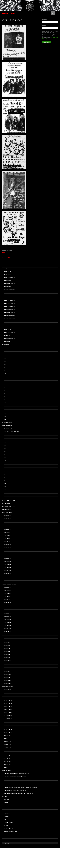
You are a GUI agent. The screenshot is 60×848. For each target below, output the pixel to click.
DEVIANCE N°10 (7, 741)
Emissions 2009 (7, 683)
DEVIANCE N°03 (7, 761)
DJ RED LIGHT (5, 796)
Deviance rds (5, 344)
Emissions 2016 (7, 668)
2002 (5, 416)
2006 (5, 492)
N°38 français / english (9, 324)
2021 (5, 367)
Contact (4, 837)
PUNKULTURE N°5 (8, 724)
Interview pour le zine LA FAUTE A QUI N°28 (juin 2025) (16, 773)
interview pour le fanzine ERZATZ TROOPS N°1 (15, 790)
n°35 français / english (9, 332)
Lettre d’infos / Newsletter (9, 268)
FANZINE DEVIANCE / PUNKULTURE (10, 697)
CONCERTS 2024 (7, 593)
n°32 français (7, 341)
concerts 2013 (7, 547)
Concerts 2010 (7, 605)
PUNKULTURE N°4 (8, 726)
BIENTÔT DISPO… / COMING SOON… (11, 350)
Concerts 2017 (7, 535)
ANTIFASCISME (7, 813)
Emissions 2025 (7, 642)
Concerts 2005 (7, 619)
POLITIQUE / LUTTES (8, 828)
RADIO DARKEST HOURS (7, 686)
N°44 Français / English (9, 306)
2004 (5, 413)
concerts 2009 (7, 558)
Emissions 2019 (7, 660)
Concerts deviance (7, 512)
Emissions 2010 (7, 680)
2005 (5, 410)
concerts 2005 (7, 570)
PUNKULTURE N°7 (8, 718)
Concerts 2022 (7, 526)
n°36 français (7, 329)
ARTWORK (6, 816)
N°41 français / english (9, 315)
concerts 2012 (7, 550)
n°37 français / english (9, 326)
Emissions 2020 (7, 657)
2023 (5, 361)
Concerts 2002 (6, 256)
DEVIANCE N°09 (7, 744)
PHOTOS (6, 825)
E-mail (44, 25)
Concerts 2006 (7, 616)
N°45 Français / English (9, 303)
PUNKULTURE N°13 (8, 703)
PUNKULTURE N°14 (8, 700)
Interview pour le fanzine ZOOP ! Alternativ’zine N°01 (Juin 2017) (19, 779)
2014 (5, 387)
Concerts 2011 (7, 602)
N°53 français (7, 280)
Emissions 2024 (7, 645)
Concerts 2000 (8, 634)
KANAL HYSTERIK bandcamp (8, 500)
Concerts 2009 (7, 608)
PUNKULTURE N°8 (8, 715)
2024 (5, 358)
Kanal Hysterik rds (7, 425)
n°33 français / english (9, 338)
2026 (5, 352)
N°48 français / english (9, 295)
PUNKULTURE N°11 (8, 709)
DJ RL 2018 (6, 808)
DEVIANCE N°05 (7, 755)
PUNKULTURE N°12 (8, 706)
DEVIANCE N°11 (7, 738)
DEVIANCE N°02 (7, 764)
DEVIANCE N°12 (7, 735)
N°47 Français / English (9, 297)
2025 (5, 355)
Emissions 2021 (7, 692)
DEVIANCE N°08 (7, 747)
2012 (5, 393)
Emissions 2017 (7, 666)
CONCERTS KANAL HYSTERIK (9, 584)
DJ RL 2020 (6, 802)
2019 (5, 373)
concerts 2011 (7, 553)
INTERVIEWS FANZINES (7, 770)
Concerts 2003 (7, 625)
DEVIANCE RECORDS (9, 13)
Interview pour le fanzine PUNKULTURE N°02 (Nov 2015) (17, 782)
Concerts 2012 (7, 599)
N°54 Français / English (9, 277)
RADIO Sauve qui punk (7, 637)
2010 (5, 399)
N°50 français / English (9, 289)
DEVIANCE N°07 (7, 750)
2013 (5, 390)
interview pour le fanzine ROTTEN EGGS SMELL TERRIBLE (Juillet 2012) (20, 787)
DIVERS (5, 834)
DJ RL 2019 (6, 805)
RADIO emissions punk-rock (10, 831)
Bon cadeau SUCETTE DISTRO (9, 506)
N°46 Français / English (9, 300)
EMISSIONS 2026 (7, 639)
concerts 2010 (7, 555)
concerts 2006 (7, 567)
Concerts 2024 (7, 521)
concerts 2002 (7, 579)
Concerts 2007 (7, 613)
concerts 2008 (7, 561)
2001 (7, 251)
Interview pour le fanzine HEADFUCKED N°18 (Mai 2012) (17, 784)
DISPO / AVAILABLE (8, 347)
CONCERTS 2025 (7, 518)
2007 (5, 408)
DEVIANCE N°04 (7, 758)
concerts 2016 (7, 538)
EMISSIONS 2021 (7, 654)
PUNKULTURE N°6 (8, 721)
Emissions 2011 (7, 677)
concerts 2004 (7, 573)
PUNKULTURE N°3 (8, 729)
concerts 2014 (7, 544)
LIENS (3, 810)
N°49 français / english (9, 292)
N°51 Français (7, 286)
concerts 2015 (7, 541)
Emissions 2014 (7, 671)
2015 (5, 384)
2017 (5, 379)
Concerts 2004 (7, 622)
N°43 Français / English (9, 309)
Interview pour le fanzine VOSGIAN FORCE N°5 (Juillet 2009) (18, 793)
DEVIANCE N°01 (7, 767)
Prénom (44, 19)
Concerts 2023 (7, 524)
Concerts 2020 (7, 529)
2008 (5, 405)
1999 (5, 419)
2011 (5, 396)
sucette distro (6, 503)
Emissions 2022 (7, 651)
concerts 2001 (7, 581)
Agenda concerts (6, 509)
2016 (5, 381)
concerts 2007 (7, 564)
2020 (5, 370)
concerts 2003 (7, 576)
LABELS (5, 819)
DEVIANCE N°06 (7, 753)
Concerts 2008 (7, 610)
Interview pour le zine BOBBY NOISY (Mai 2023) (15, 776)
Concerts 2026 (7, 515)
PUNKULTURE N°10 (8, 712)
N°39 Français (7, 321)
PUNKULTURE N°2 (8, 732)
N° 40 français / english (9, 318)
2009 (5, 402)
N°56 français (7, 271)
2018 (5, 376)
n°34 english (7, 335)
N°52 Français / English (9, 283)
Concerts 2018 (7, 532)
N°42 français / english (9, 312)
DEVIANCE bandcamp (7, 422)
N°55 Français (7, 274)
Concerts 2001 (7, 631)
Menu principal (58, 13)
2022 (5, 364)
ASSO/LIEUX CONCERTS (9, 822)
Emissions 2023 (7, 648)
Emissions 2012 (7, 674)
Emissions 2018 (7, 663)
